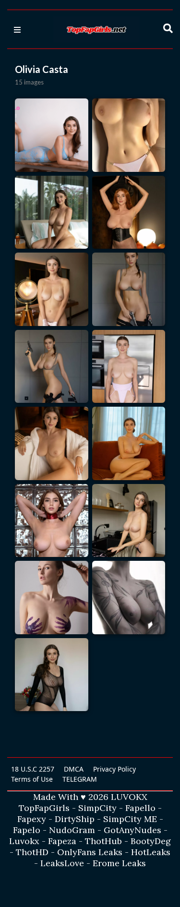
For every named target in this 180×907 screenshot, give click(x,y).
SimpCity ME (130, 818)
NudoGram (72, 829)
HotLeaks (150, 852)
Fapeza (62, 841)
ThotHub (103, 841)
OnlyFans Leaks (89, 852)
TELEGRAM (79, 779)
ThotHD (32, 852)
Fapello (140, 807)
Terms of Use (32, 779)
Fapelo (26, 829)
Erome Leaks (119, 863)
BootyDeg (151, 841)
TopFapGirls (44, 807)
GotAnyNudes (132, 829)
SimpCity (97, 807)
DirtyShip (75, 818)
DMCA (74, 769)
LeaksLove (62, 863)
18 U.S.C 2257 (32, 769)
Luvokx (24, 841)
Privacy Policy (114, 769)
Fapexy (31, 818)
